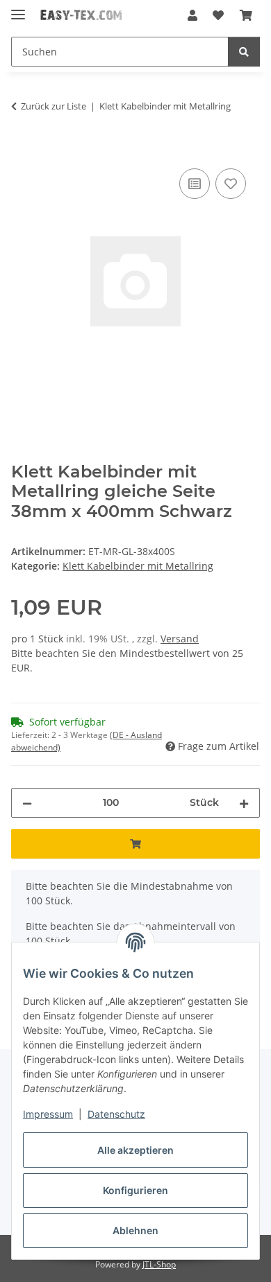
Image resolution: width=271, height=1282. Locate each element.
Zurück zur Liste (53, 106)
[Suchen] (244, 52)
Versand (180, 638)
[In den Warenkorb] (22, 149)
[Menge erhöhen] (244, 803)
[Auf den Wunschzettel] (230, 183)
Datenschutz (116, 1114)
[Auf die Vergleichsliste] (194, 183)
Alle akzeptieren (135, 1150)
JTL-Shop (159, 1264)
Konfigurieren (135, 1190)
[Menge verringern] (27, 803)
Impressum (48, 1114)
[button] (192, 15)
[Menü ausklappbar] (18, 8)
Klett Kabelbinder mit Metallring (138, 565)
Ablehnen (135, 1230)
